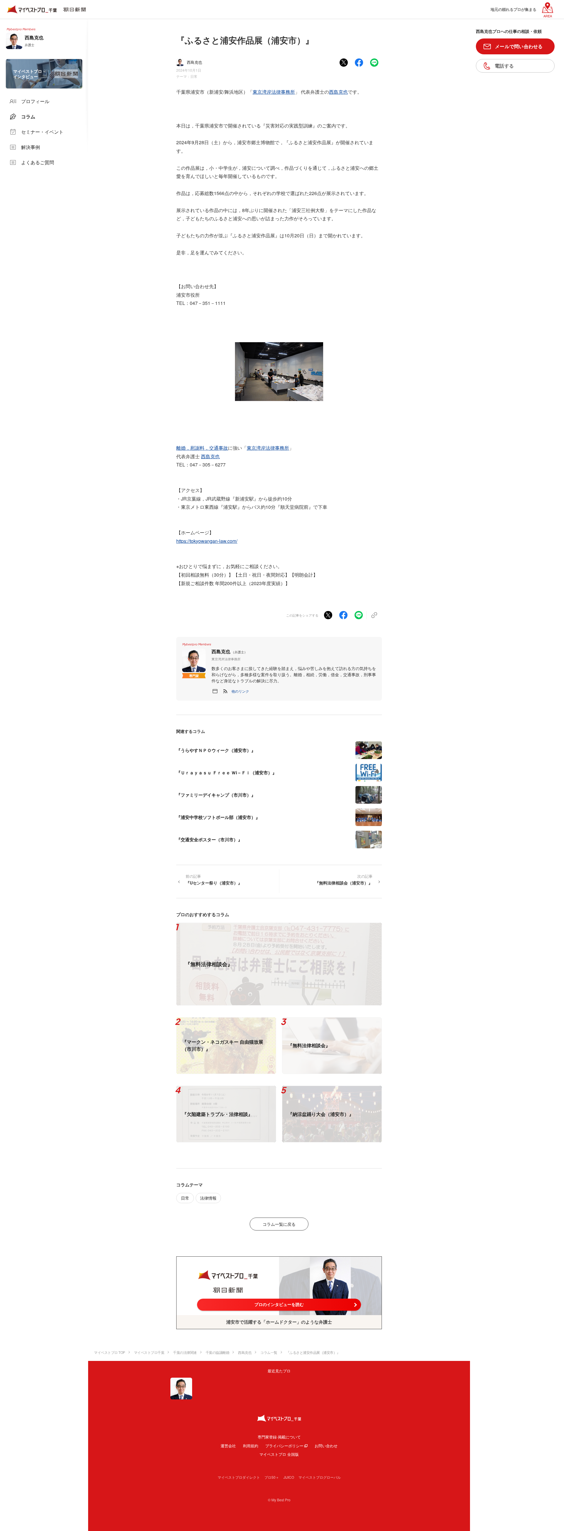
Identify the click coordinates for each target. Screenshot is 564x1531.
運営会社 (228, 1445)
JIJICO (288, 1477)
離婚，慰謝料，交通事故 (202, 447)
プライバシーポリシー (284, 1445)
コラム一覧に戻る (279, 1224)
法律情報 (208, 1198)
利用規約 (250, 1445)
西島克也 (338, 91)
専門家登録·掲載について (279, 1437)
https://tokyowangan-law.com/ (206, 541)
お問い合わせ (326, 1445)
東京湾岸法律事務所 (274, 91)
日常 (193, 76)
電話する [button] (504, 65)
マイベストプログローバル (319, 1477)
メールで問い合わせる (519, 46)
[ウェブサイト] (215, 691)
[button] (240, 691)
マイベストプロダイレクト (239, 1477)
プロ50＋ (271, 1477)
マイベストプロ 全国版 (279, 1454)
